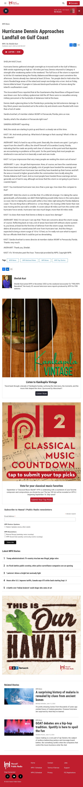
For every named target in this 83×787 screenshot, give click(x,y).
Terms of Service (53, 768)
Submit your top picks (41, 499)
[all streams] (80, 10)
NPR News (6, 24)
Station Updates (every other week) (18, 527)
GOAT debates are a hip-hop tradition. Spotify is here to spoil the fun (57, 727)
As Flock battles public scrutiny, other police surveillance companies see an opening (39, 566)
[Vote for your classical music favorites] (41, 441)
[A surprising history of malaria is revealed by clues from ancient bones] (19, 696)
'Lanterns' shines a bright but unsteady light (23, 573)
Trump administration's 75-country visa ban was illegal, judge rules (32, 558)
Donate (74, 3)
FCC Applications (70, 772)
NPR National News (29, 260)
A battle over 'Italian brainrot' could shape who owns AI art (29, 588)
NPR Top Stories (59, 260)
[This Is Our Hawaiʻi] (41, 635)
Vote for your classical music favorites (41, 485)
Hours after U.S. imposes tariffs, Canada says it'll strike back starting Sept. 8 (36, 580)
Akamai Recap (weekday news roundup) (20, 534)
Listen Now (41, 393)
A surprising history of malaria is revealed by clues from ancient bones (57, 696)
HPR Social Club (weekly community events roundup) (24, 537)
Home (33, 763)
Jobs (65, 763)
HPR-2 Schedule (36, 772)
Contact (50, 763)
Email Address (9, 516)
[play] (6, 11)
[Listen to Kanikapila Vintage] (41, 338)
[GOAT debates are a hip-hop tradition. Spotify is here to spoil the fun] (19, 727)
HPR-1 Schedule (36, 768)
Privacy (50, 772)
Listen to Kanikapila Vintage (41, 382)
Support (67, 768)
